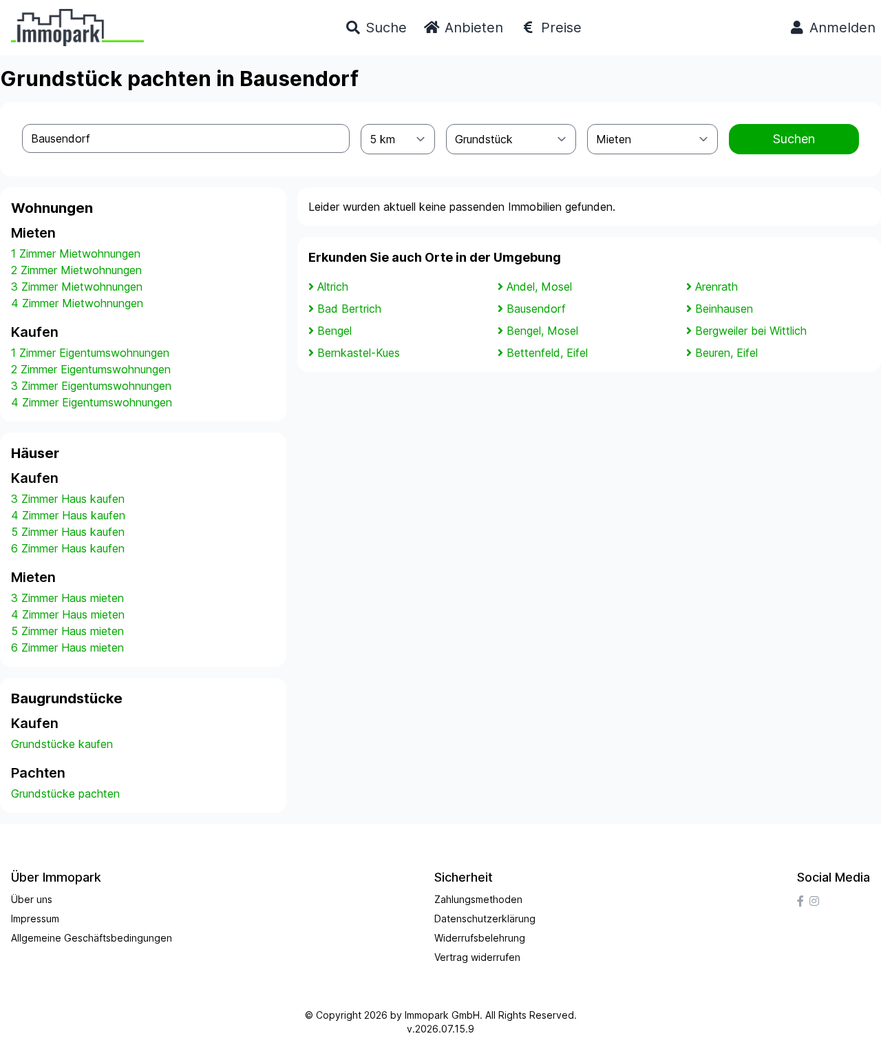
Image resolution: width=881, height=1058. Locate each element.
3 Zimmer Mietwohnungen (76, 286)
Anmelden (840, 27)
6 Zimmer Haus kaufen (68, 548)
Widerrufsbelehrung (479, 938)
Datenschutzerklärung (484, 918)
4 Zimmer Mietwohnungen (77, 303)
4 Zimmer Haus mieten (68, 614)
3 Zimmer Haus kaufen (68, 499)
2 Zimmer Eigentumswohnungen (91, 369)
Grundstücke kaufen (62, 744)
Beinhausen (724, 308)
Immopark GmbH (442, 1015)
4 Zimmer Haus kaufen (68, 515)
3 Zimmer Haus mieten (67, 598)
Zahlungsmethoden (478, 899)
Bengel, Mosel (542, 331)
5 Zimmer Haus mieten (67, 631)
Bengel (334, 331)
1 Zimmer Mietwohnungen (75, 253)
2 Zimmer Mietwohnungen (76, 270)
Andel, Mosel (539, 286)
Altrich (332, 286)
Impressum (35, 918)
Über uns (31, 899)
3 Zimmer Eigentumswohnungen (91, 386)
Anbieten (471, 27)
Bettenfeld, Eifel (547, 353)
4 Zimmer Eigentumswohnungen (91, 402)
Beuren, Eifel (726, 353)
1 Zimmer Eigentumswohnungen (90, 353)
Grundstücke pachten (65, 793)
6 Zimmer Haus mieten (67, 647)
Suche (384, 27)
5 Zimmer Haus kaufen (68, 532)
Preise (559, 27)
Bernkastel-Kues (358, 353)
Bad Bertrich (349, 308)
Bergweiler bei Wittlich (751, 331)
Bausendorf (536, 308)
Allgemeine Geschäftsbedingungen (91, 938)
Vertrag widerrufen (477, 957)
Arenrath (716, 286)
